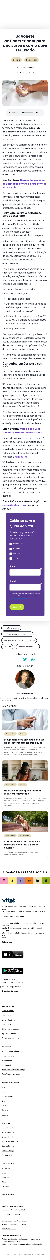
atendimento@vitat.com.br (12, 987)
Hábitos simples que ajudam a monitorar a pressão (22, 792)
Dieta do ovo (7, 1015)
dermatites (21, 456)
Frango (5, 1114)
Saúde (22, 734)
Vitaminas (6, 1186)
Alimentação (8, 1006)
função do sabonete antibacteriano (17, 634)
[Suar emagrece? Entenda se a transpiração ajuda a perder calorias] (25, 831)
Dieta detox (6, 1024)
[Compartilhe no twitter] (25, 659)
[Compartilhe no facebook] (17, 659)
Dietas (4, 1182)
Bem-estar (31, 59)
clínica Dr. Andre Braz (14, 505)
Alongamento (7, 1060)
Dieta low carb (8, 1011)
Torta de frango (8, 1150)
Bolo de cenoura (8, 1132)
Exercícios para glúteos (11, 1074)
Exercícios (6, 1177)
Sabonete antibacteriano (28, 647)
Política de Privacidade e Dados (14, 1210)
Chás (4, 1173)
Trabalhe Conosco (10, 991)
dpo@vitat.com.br (9, 1229)
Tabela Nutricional (10, 1083)
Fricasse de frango (9, 1155)
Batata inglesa (7, 1096)
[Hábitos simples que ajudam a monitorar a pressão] (25, 780)
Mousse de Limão (9, 1128)
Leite (4, 1105)
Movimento (24, 836)
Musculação (7, 1065)
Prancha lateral (8, 1056)
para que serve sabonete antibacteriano (19, 640)
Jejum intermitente (9, 1033)
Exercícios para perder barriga (13, 1069)
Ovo (3, 1101)
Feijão (4, 1092)
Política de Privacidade (11, 1214)
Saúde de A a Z (9, 1164)
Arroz (4, 1087)
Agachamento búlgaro (11, 1051)
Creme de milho (8, 1137)
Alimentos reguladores (11, 1038)
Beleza (16, 59)
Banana (5, 1110)
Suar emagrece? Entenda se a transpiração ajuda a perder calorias (22, 844)
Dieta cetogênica (8, 1020)
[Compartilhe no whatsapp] (33, 659)
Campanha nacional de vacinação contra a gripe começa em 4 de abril (24, 183)
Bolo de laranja (8, 1146)
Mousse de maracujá (10, 1141)
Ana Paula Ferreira (25, 67)
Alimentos (6, 1168)
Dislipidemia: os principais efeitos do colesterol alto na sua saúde (24, 741)
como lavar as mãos (11, 628)
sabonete (7, 647)
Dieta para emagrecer (10, 1029)
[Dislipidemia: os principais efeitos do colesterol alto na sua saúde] (25, 729)
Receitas (6, 1123)
